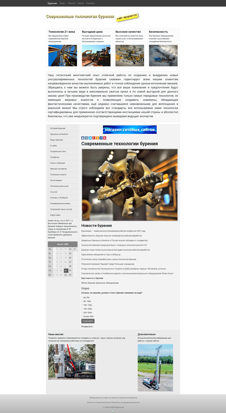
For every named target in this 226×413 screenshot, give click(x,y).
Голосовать (88, 321)
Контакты (90, 3)
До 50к (86, 297)
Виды (62, 3)
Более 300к (88, 316)
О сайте (53, 146)
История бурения (57, 128)
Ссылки (53, 192)
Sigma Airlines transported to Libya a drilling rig (100, 254)
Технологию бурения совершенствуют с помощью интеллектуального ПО (114, 245)
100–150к (87, 305)
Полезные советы (58, 174)
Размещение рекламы (60, 203)
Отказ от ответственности (98, 402)
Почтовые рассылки (59, 186)
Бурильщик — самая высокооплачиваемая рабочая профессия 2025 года (113, 231)
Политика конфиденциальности (125, 402)
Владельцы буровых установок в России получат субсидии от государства (114, 240)
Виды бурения (56, 140)
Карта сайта (55, 215)
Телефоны (54, 157)
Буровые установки (59, 134)
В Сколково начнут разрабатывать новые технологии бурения (108, 259)
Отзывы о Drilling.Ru (59, 198)
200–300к (87, 313)
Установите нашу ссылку (61, 209)
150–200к (87, 309)
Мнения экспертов (58, 169)
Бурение (52, 3)
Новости (71, 3)
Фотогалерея (56, 180)
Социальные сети (58, 151)
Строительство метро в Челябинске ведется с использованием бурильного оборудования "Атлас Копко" (127, 273)
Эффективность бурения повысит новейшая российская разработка (111, 236)
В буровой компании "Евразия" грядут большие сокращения (107, 264)
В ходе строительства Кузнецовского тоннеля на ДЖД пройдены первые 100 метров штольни (123, 269)
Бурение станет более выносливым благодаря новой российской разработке (115, 250)
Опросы (80, 3)
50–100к (87, 301)
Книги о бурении (57, 163)
